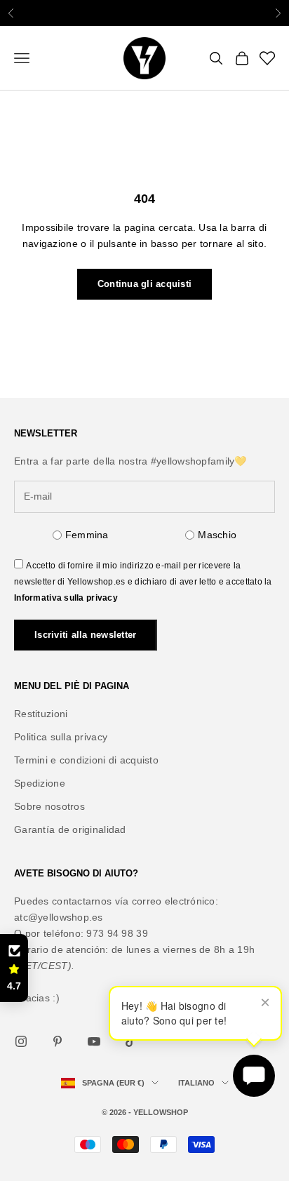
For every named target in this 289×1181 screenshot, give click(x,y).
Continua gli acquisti (144, 284)
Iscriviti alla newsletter (85, 634)
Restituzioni (40, 713)
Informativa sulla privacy (66, 598)
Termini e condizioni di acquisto (86, 760)
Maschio (217, 534)
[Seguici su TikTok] (130, 1041)
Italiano (196, 1083)
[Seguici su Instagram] (21, 1041)
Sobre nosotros (49, 806)
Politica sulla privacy (60, 736)
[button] (14, 968)
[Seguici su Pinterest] (58, 1041)
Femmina (87, 534)
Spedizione (39, 783)
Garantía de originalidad (70, 829)
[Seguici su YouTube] (94, 1041)
